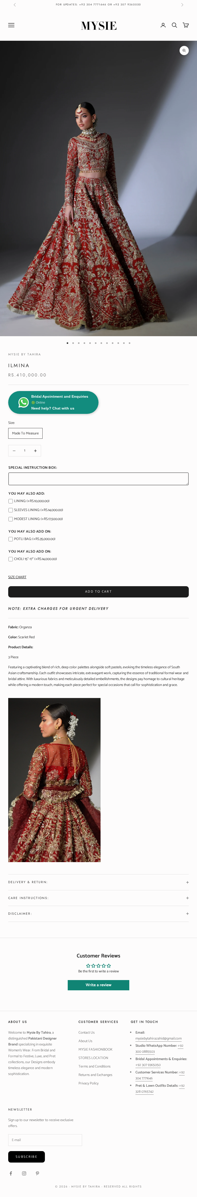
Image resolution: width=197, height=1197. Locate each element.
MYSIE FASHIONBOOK (95, 1050)
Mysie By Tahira (24, 354)
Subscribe (26, 1157)
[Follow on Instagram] (24, 1173)
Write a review (98, 985)
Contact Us (86, 1033)
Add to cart (98, 591)
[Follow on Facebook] (10, 1173)
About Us (85, 1041)
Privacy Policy (88, 1083)
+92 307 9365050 (148, 1065)
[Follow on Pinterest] (37, 1173)
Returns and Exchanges (95, 1075)
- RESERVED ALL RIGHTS (122, 1186)
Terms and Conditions (94, 1067)
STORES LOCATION (93, 1058)
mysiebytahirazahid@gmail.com (158, 1039)
